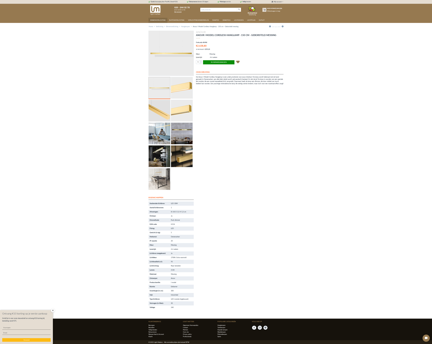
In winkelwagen (219, 62)
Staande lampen (222, 330)
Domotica (227, 20)
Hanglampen (185, 26)
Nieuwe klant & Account (156, 334)
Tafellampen (221, 327)
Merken (185, 330)
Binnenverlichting (158, 20)
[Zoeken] (239, 10)
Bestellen (151, 327)
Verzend (26, 340)
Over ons (186, 332)
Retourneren (152, 332)
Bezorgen (151, 325)
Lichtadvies (239, 20)
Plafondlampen (222, 334)
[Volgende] (283, 27)
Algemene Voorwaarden (190, 325)
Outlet (262, 20)
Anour (198, 38)
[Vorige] (270, 27)
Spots (219, 336)
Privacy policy (187, 334)
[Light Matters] (154, 10)
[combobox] (218, 10)
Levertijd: (199, 57)
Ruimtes (215, 20)
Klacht (150, 336)
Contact (185, 327)
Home (151, 26)
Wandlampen (221, 332)
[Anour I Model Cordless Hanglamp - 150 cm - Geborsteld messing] (171, 53)
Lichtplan (251, 20)
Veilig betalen (152, 330)
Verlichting (159, 26)
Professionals (187, 336)
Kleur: (198, 54)
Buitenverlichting (176, 20)
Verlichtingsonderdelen (198, 20)
